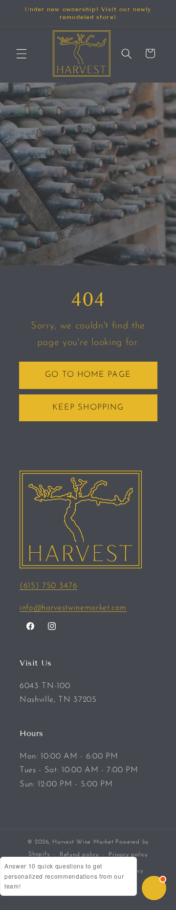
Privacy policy (128, 855)
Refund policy (79, 855)
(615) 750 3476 (48, 586)
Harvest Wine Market (83, 842)
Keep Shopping (88, 408)
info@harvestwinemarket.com (73, 608)
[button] (21, 53)
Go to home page (88, 375)
